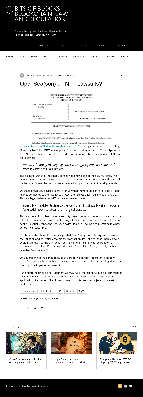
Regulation (34, 56)
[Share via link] (41, 308)
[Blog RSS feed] (120, 386)
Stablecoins (62, 56)
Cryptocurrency (51, 298)
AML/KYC (48, 56)
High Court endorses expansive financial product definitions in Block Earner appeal (70, 361)
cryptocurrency (29, 291)
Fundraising (110, 56)
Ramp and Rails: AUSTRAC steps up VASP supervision (115, 361)
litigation (70, 291)
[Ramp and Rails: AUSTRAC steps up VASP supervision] (117, 343)
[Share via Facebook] (21, 308)
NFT (59, 291)
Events (21, 56)
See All (134, 326)
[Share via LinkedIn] (35, 308)
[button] (133, 56)
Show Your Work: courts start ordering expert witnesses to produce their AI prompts (25, 361)
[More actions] (121, 75)
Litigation (37, 298)
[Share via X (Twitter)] (28, 308)
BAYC (81, 291)
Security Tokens (78, 56)
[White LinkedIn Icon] (125, 386)
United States (46, 291)
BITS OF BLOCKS (37, 8)
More (123, 56)
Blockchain (95, 56)
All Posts (9, 56)
